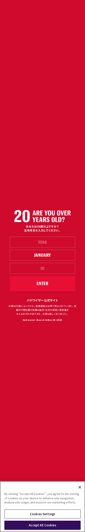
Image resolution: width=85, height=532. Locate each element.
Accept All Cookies (42, 525)
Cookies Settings (42, 514)
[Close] (80, 487)
